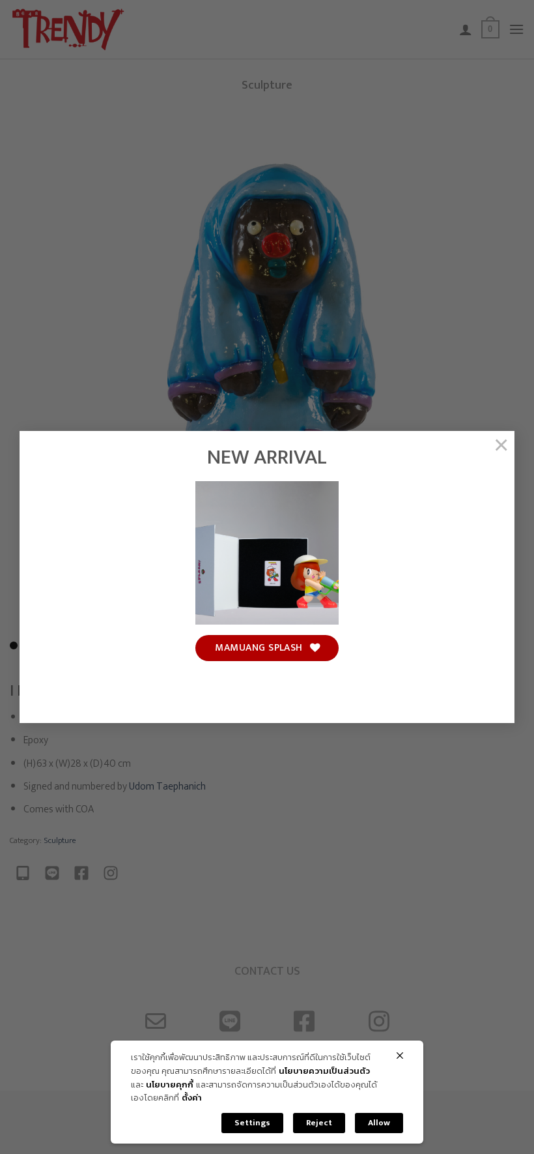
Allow (379, 1123)
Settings (252, 1123)
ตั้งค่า (192, 1098)
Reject (319, 1123)
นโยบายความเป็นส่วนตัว (324, 1071)
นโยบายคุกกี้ (169, 1085)
